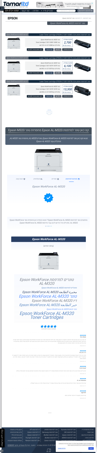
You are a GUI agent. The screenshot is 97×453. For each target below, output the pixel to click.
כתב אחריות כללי (16, 435)
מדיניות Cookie (61, 448)
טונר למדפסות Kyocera (68, 429)
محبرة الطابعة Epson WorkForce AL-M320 (49, 292)
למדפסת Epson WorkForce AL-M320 (17, 34)
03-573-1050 (11, 10)
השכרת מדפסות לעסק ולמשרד (78, 4)
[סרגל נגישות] (1, 451)
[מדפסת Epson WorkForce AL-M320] (48, 269)
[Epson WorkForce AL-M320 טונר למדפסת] (48, 169)
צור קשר (25, 10)
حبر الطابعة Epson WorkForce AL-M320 (48, 305)
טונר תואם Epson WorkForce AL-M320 (62, 309)
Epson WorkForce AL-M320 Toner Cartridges (46, 315)
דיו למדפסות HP (35, 429)
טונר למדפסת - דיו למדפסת (85, 10)
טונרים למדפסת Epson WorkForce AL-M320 (47, 282)
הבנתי (91, 448)
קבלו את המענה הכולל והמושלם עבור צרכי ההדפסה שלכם (78, 7)
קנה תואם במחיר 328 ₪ (35, 96)
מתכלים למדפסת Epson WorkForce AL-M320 (59, 287)
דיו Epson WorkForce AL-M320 (54, 301)
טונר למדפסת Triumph (32, 438)
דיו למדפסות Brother (51, 438)
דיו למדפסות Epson (33, 435)
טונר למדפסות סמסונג (51, 429)
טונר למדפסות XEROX (68, 438)
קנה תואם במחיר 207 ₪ (35, 49)
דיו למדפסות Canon (33, 432)
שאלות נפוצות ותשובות (14, 440)
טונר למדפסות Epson (68, 435)
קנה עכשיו (49, 49)
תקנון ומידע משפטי (16, 429)
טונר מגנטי (90, 432)
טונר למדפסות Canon (51, 440)
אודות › (35, 10)
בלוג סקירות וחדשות (87, 435)
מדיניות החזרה (89, 438)
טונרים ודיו (48, 10)
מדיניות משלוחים (16, 438)
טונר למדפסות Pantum (32, 440)
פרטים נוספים (67, 49)
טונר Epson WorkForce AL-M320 (48, 296)
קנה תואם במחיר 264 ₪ (35, 73)
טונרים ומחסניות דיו (87, 429)
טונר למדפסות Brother (51, 435)
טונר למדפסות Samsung (50, 432)
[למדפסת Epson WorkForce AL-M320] (13, 43)
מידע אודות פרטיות (16, 432)
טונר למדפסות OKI (69, 432)
